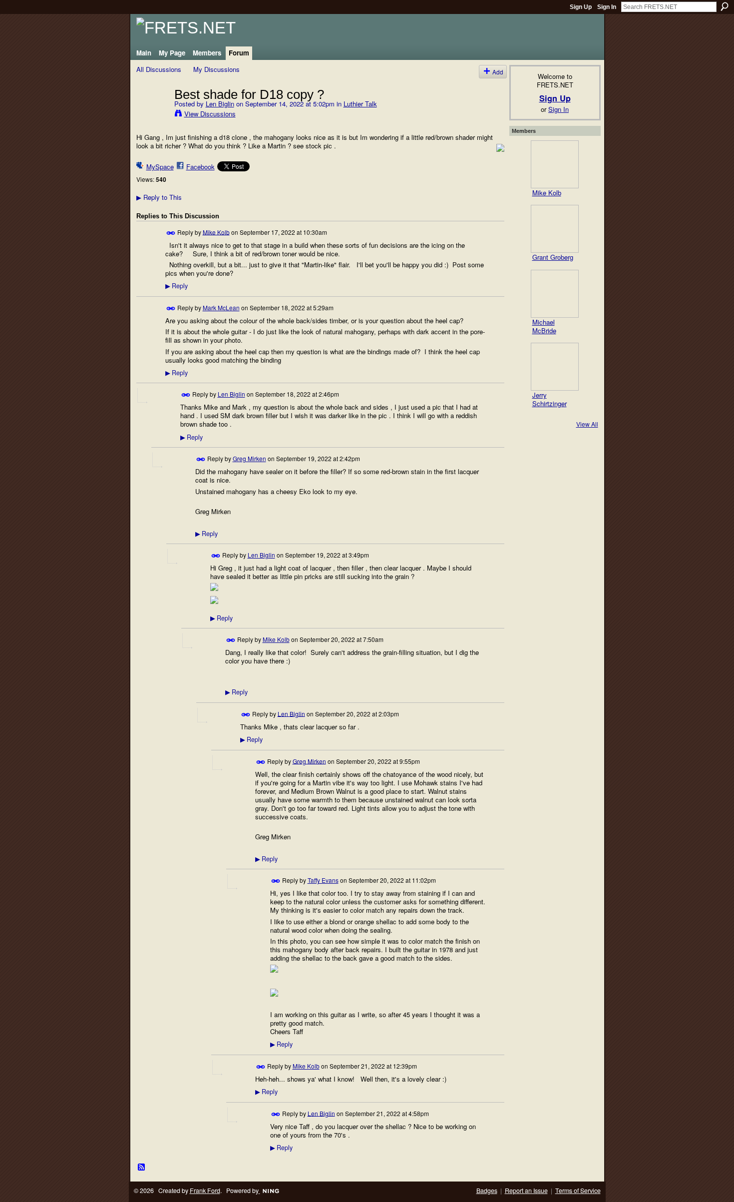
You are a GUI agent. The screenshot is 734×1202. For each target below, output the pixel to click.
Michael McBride (544, 326)
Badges (486, 1190)
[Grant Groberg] (555, 229)
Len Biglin (220, 103)
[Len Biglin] (152, 115)
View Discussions (210, 113)
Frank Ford (205, 1190)
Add (497, 71)
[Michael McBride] (555, 294)
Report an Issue (526, 1190)
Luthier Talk (360, 103)
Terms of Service (578, 1190)
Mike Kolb (216, 231)
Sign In (606, 6)
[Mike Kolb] (555, 164)
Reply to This (159, 197)
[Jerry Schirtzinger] (555, 367)
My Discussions (216, 69)
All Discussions (158, 69)
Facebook (200, 166)
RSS (141, 1167)
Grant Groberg (552, 257)
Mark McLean (221, 307)
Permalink (171, 233)
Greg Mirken (249, 458)
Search (725, 6)
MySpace (160, 166)
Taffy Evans (323, 880)
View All (587, 424)
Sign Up (581, 6)
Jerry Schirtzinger (549, 399)
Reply (176, 285)
